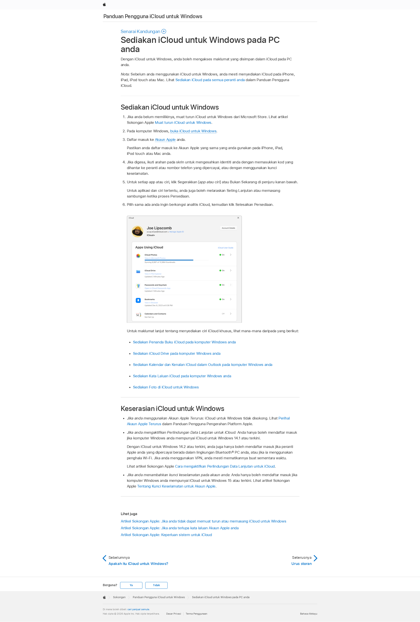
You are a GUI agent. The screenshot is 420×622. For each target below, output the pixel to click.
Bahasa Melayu (308, 613)
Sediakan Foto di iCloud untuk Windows (166, 387)
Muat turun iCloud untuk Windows (183, 122)
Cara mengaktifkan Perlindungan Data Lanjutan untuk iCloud (225, 466)
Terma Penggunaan (196, 613)
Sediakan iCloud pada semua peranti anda (210, 80)
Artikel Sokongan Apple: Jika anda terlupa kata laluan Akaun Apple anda (180, 528)
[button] (144, 31)
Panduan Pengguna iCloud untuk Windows (152, 16)
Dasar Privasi (173, 613)
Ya (131, 585)
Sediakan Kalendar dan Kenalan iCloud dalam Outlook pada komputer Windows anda (203, 364)
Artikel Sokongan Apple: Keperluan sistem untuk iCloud (166, 535)
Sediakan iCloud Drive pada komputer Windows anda (176, 353)
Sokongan (119, 597)
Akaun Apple (165, 139)
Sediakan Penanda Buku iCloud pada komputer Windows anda (184, 342)
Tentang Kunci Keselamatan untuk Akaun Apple (176, 486)
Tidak (156, 585)
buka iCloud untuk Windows (193, 131)
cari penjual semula (138, 609)
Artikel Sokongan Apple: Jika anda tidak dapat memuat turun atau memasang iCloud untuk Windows (203, 521)
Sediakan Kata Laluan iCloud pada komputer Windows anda (182, 376)
